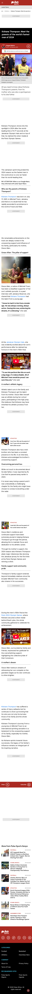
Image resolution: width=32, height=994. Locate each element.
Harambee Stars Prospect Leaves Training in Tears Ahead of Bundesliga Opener (19, 917)
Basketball (22, 951)
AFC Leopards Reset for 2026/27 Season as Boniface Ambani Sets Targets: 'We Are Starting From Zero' (20, 855)
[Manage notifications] (28, 990)
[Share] (28, 46)
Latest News (5, 7)
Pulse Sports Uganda (23, 976)
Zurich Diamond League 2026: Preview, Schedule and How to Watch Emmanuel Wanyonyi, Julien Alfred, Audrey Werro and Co (20, 894)
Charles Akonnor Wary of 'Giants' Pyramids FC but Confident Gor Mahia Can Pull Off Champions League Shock (20, 880)
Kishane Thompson (9, 197)
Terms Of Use (6, 967)
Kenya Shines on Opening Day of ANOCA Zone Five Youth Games (20, 906)
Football (13, 850)
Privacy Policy (23, 963)
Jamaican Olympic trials (15, 342)
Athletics (7, 11)
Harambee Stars (15, 913)
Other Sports (14, 862)
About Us (4, 963)
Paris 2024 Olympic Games (11, 615)
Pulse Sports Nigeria (5, 976)
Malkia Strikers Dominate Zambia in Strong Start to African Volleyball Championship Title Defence (19, 867)
